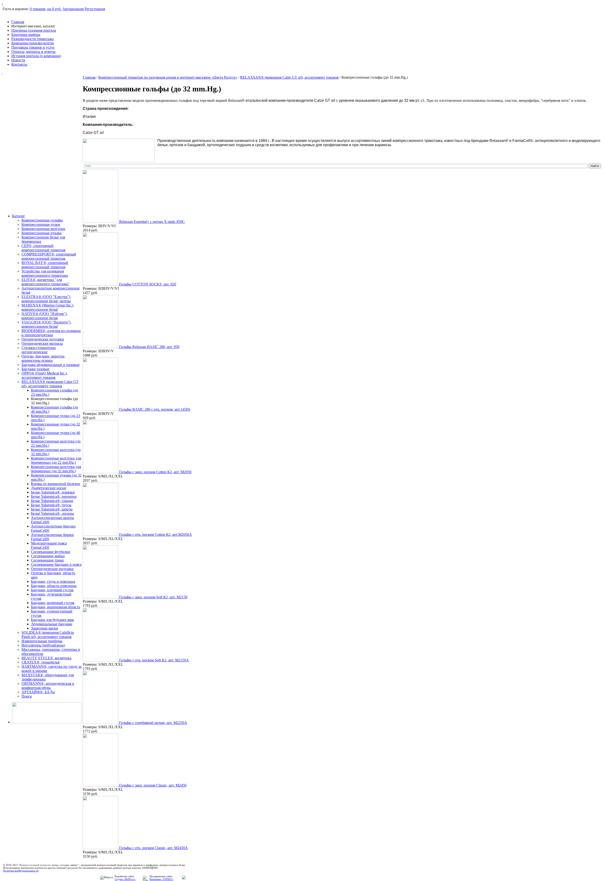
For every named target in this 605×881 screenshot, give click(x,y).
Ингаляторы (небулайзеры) (43, 645)
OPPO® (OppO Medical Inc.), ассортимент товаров (45, 375)
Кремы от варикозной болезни (55, 484)
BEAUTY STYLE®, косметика (46, 658)
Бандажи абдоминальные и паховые (51, 365)
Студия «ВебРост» (125, 879)
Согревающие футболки (50, 552)
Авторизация (73, 9)
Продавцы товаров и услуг (33, 47)
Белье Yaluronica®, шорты (52, 509)
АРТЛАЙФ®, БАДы (38, 692)
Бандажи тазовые (35, 369)
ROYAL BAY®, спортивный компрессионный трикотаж (45, 265)
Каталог (18, 216)
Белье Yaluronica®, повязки (53, 492)
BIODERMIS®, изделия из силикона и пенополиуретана (51, 333)
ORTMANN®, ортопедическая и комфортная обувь (48, 685)
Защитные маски (44, 628)
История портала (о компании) (36, 56)
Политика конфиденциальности (21, 870)
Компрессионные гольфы (42, 220)
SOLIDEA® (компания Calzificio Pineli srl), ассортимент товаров (48, 634)
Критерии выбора (25, 35)
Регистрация (95, 9)
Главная (17, 22)
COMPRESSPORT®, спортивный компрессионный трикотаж (49, 256)
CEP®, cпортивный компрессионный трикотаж (43, 248)
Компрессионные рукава (41, 233)
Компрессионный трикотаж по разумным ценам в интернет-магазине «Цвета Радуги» (167, 77)
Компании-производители (32, 43)
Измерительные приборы (42, 641)
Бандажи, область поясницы (54, 586)
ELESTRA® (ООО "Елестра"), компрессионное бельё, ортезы (46, 299)
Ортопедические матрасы (42, 343)
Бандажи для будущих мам (52, 620)
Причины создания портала (33, 30)
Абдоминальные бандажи (51, 624)
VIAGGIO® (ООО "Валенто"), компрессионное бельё (46, 324)
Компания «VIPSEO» (161, 879)
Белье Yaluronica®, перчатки (54, 496)
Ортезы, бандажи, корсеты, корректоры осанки (43, 358)
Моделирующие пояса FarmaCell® (49, 545)
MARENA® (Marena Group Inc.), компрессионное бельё (48, 307)
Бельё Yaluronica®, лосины (52, 513)
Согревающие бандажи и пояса (56, 564)
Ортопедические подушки (43, 339)
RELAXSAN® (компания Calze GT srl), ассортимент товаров (50, 384)
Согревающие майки (48, 556)
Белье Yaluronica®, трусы (51, 505)
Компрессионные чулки (41, 224)
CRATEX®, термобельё (41, 662)
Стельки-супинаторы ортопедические (39, 350)
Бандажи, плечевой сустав (52, 590)
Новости (18, 60)
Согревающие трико (47, 560)
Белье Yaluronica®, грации (52, 501)
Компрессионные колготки (43, 229)
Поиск (27, 696)
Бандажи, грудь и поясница (53, 581)
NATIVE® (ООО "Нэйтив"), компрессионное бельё (45, 316)
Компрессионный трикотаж (35, 865)
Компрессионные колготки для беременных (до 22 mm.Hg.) (56, 460)
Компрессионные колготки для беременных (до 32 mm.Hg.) (56, 469)
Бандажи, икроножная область (55, 607)
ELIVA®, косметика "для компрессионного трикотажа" (45, 282)
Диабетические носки (48, 488)
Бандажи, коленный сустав (52, 603)
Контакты (19, 64)
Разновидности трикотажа (32, 39)
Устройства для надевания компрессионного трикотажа (45, 273)
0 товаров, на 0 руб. (45, 9)
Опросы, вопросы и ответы (33, 52)
